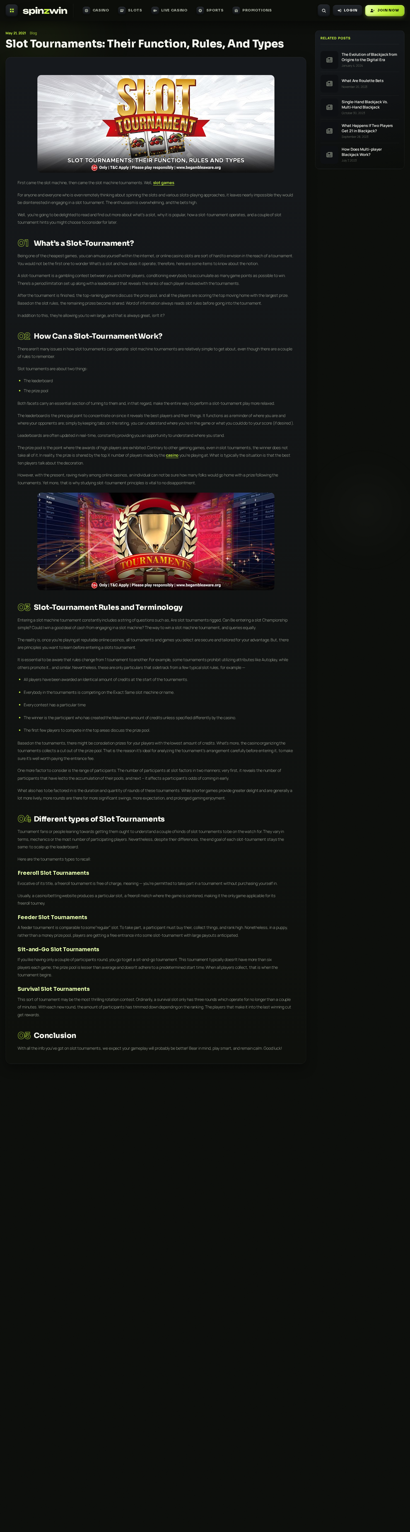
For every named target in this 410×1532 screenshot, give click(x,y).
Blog (33, 33)
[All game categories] (12, 10)
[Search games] (324, 10)
